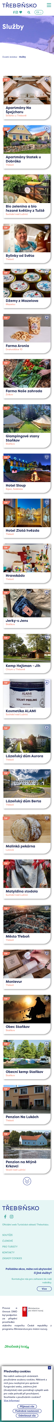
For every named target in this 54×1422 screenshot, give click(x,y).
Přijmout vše (27, 1406)
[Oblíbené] (46, 79)
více (27, 97)
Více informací (11, 1400)
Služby (22, 56)
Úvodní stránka (9, 56)
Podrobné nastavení (27, 1411)
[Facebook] (14, 12)
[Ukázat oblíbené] (20, 12)
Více (44, 1288)
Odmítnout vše (27, 1415)
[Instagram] (16, 12)
